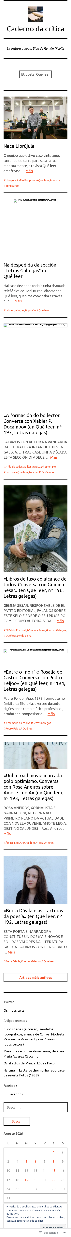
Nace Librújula (19, 146)
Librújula (11, 180)
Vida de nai (25, 635)
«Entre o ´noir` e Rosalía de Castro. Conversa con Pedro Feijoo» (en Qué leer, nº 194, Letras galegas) (34, 680)
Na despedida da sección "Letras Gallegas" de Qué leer (30, 270)
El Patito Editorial (16, 630)
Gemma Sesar (37, 630)
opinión (31, 310)
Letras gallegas (15, 310)
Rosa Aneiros (46, 842)
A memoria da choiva (18, 723)
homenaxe (49, 466)
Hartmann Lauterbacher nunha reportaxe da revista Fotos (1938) (34, 1072)
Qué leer (43, 180)
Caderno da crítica (35, 29)
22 (54, 1180)
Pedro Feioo (13, 728)
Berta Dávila (13, 961)
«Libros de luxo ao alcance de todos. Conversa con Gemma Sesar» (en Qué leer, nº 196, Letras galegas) (35, 587)
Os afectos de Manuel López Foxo (29, 1063)
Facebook (10, 1085)
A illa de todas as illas (19, 466)
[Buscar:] (36, 1107)
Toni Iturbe (12, 185)
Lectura (10, 472)
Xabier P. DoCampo (42, 472)
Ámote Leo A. (14, 842)
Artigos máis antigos (35, 977)
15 (54, 1170)
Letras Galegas (57, 630)
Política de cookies (32, 1220)
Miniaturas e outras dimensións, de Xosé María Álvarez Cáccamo (34, 1053)
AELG (37, 466)
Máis (29, 171)
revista (56, 180)
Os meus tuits (14, 1010)
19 (26, 1180)
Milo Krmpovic (27, 180)
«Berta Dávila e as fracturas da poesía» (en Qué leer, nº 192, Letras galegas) (33, 916)
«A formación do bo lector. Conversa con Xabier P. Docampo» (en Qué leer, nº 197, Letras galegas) (33, 424)
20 (35, 1180)
